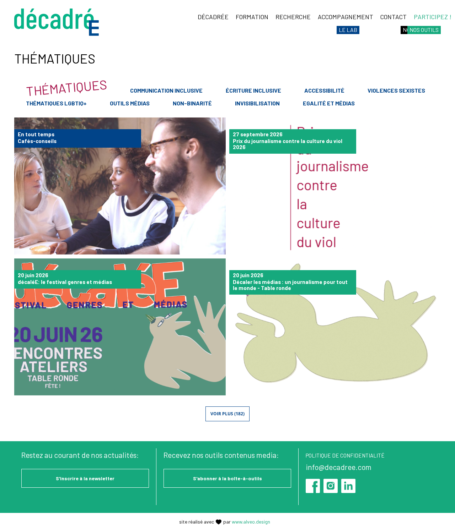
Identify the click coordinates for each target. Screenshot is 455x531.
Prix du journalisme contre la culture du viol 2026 (335, 186)
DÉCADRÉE (213, 17)
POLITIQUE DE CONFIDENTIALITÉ (345, 455)
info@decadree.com (338, 466)
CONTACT (393, 17)
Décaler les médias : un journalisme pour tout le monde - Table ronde (335, 327)
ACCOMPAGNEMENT (345, 17)
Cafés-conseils (120, 186)
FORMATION (252, 17)
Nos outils (424, 29)
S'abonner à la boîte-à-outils (227, 478)
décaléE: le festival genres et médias (120, 327)
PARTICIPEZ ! (432, 17)
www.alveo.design (251, 522)
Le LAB (348, 29)
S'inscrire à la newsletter (85, 478)
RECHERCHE (293, 17)
